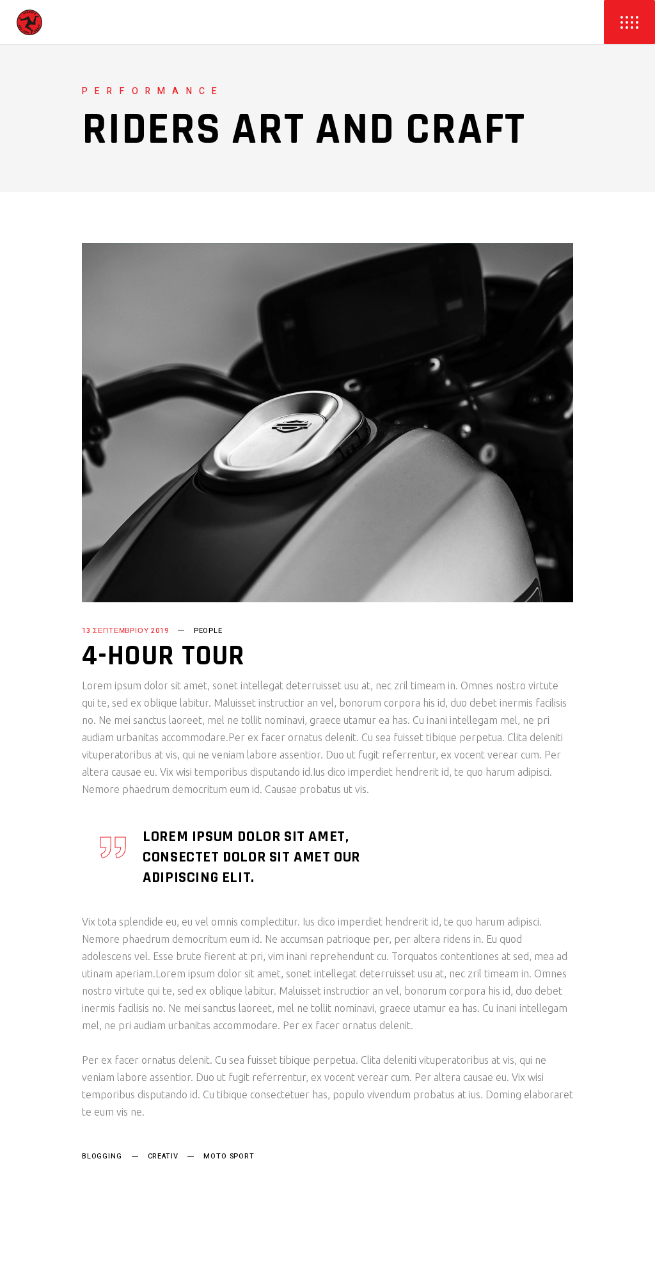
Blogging (102, 1156)
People (208, 630)
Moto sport (228, 1156)
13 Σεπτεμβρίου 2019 (125, 630)
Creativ (163, 1156)
